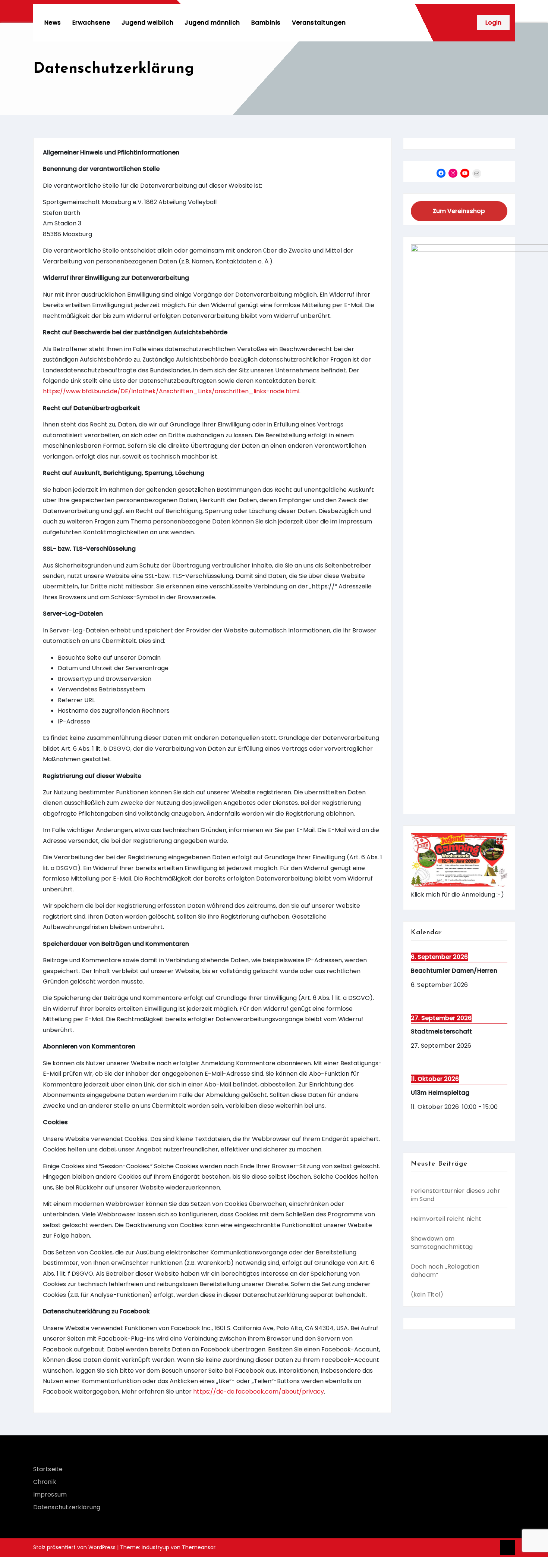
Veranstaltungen (319, 22)
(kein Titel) (427, 1294)
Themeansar (198, 1547)
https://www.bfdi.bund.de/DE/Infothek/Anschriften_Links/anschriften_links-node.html (171, 391)
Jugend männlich (212, 22)
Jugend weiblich (148, 22)
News (52, 22)
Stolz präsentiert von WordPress (75, 1547)
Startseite (48, 1469)
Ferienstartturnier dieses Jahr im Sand (455, 1194)
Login (493, 22)
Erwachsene (91, 22)
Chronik (44, 1482)
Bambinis (266, 22)
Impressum (50, 1494)
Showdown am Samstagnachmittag (442, 1242)
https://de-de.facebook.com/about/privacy (258, 1391)
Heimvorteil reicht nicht (446, 1218)
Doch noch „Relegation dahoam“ (445, 1270)
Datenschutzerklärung (67, 1507)
